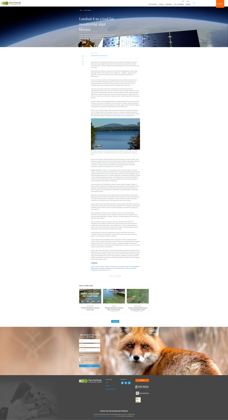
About (183, 1)
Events (188, 1)
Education (169, 4)
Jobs (107, 382)
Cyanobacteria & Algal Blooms (99, 55)
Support (188, 4)
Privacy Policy (97, 416)
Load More (115, 321)
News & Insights (179, 4)
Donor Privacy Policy (111, 389)
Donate (220, 4)
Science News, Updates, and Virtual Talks (90, 361)
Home (81, 10)
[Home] (11, 5)
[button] (115, 149)
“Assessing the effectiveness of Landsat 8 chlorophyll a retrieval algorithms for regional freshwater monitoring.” (115, 268)
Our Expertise (153, 4)
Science (161, 4)
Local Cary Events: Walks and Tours (90, 359)
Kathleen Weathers (96, 170)
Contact (108, 385)
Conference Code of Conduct (109, 416)
